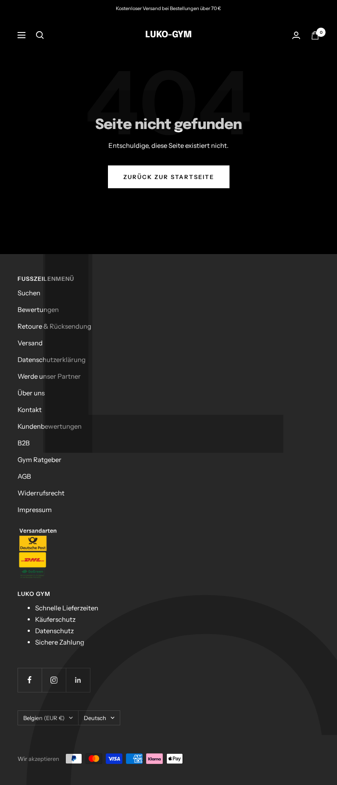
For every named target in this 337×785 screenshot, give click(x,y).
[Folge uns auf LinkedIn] (78, 680)
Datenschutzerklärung (52, 359)
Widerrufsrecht (41, 493)
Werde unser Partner (49, 376)
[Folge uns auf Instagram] (54, 680)
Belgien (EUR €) (44, 717)
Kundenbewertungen (50, 426)
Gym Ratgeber (39, 459)
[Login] (296, 35)
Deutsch (95, 717)
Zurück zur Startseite (168, 176)
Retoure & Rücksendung (54, 326)
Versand (30, 343)
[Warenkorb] (315, 35)
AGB (24, 476)
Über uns (31, 393)
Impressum (35, 509)
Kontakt (30, 409)
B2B (24, 443)
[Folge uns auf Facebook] (30, 680)
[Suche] (40, 35)
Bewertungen (38, 309)
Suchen (29, 293)
